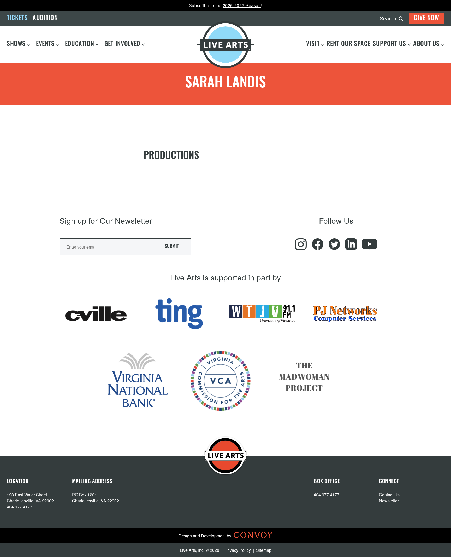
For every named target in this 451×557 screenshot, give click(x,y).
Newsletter (389, 501)
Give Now (426, 18)
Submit (172, 246)
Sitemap (263, 550)
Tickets (17, 18)
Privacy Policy (237, 550)
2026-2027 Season (242, 5)
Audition (45, 18)
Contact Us (389, 495)
